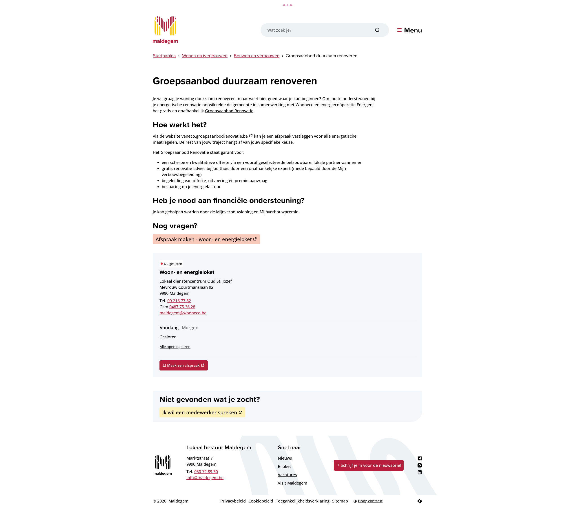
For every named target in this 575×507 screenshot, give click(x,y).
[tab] (169, 327)
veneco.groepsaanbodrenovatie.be (214, 136)
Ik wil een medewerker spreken (199, 412)
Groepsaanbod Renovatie (229, 110)
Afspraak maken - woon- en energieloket (204, 239)
